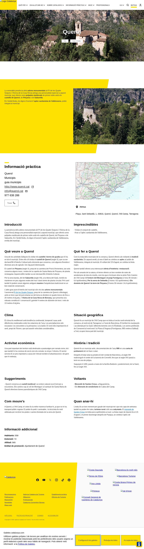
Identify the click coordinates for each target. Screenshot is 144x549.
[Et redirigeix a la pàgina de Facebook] (37, 480)
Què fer (22, 5)
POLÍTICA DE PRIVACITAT (25, 515)
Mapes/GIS (8, 500)
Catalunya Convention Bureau (34, 502)
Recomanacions (10, 494)
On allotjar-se (36, 5)
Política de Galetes (26, 544)
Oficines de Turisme (59, 497)
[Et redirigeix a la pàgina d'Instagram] (56, 480)
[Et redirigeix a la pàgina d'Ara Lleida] (95, 483)
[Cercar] (127, 5)
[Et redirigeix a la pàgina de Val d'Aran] (126, 491)
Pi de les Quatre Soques (23, 292)
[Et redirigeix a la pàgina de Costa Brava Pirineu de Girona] (126, 483)
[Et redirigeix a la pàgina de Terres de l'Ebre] (95, 476)
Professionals (102, 5)
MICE (90, 5)
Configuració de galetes (87, 540)
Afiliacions (26, 497)
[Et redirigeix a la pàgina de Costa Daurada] (95, 470)
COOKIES (40, 515)
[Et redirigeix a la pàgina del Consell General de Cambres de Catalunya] (95, 498)
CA (121, 5)
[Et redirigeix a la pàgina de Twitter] (50, 480)
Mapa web (8, 505)
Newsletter (8, 502)
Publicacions (8, 497)
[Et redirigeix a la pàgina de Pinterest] (69, 480)
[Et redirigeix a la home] (8, 5)
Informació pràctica (75, 5)
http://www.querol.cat (16, 186)
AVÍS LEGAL (8, 515)
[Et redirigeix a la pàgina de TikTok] (62, 480)
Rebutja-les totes (110, 540)
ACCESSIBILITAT (53, 515)
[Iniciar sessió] (140, 5)
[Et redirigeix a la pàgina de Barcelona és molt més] (126, 470)
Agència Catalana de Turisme (33, 494)
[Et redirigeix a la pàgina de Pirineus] (95, 491)
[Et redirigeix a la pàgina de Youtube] (44, 480)
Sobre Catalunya (54, 5)
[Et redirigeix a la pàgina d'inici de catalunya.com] (11, 480)
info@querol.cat (13, 190)
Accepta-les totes (131, 540)
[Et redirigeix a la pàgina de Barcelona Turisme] (126, 476)
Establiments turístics (59, 494)
